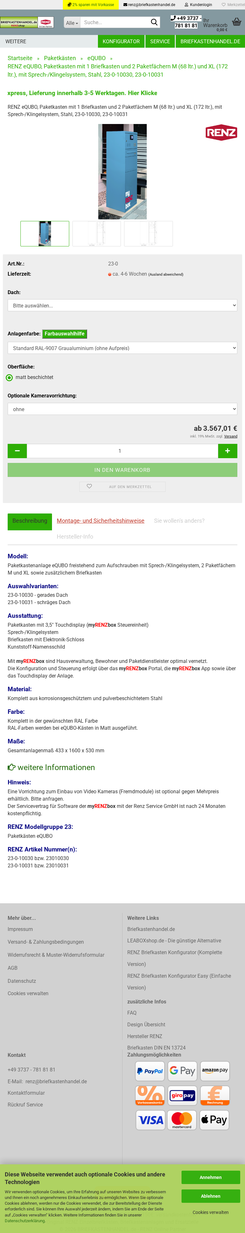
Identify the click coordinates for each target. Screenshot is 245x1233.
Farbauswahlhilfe (65, 334)
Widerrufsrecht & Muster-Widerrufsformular (56, 955)
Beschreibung (29, 520)
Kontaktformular (26, 1093)
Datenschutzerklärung (25, 1220)
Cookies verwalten (211, 1212)
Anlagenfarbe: (46, 334)
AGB (13, 968)
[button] (17, 451)
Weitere (15, 41)
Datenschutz (22, 981)
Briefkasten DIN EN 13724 (156, 1048)
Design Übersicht (146, 1025)
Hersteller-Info (75, 536)
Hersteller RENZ (144, 1036)
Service (160, 41)
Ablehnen (210, 1196)
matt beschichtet (34, 377)
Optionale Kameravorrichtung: (42, 396)
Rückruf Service (25, 1105)
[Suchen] (154, 22)
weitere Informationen (55, 767)
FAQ (132, 1013)
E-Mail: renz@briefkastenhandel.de (47, 1081)
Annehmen (211, 1177)
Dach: (14, 292)
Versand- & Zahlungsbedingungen (46, 942)
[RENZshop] (27, 22)
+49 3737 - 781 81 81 (32, 1070)
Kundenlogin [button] (200, 5)
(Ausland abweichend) (165, 274)
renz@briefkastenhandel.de (151, 5)
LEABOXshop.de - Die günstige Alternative (174, 941)
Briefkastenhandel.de (210, 41)
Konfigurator (121, 41)
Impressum (20, 929)
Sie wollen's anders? (179, 520)
